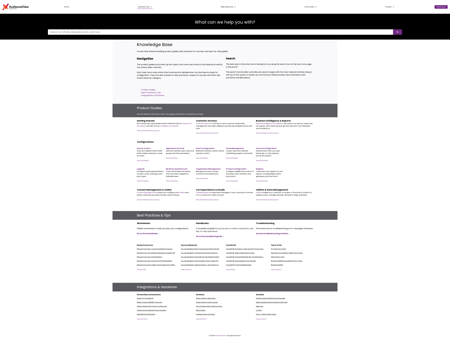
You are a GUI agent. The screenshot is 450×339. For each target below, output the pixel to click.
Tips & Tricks (276, 245)
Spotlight (260, 294)
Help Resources (227, 7)
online (182, 192)
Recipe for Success (145, 245)
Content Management (146, 192)
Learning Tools (144, 7)
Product (388, 7)
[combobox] (220, 32)
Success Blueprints (189, 245)
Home (66, 7)
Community (309, 7)
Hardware (200, 294)
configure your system (169, 126)
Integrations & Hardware (152, 95)
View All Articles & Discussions (148, 130)
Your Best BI (231, 245)
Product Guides (148, 89)
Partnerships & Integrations (149, 294)
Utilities (259, 192)
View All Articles (143, 160)
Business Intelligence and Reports (270, 123)
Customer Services (204, 123)
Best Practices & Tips (151, 92)
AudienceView (220, 335)
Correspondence (203, 192)
